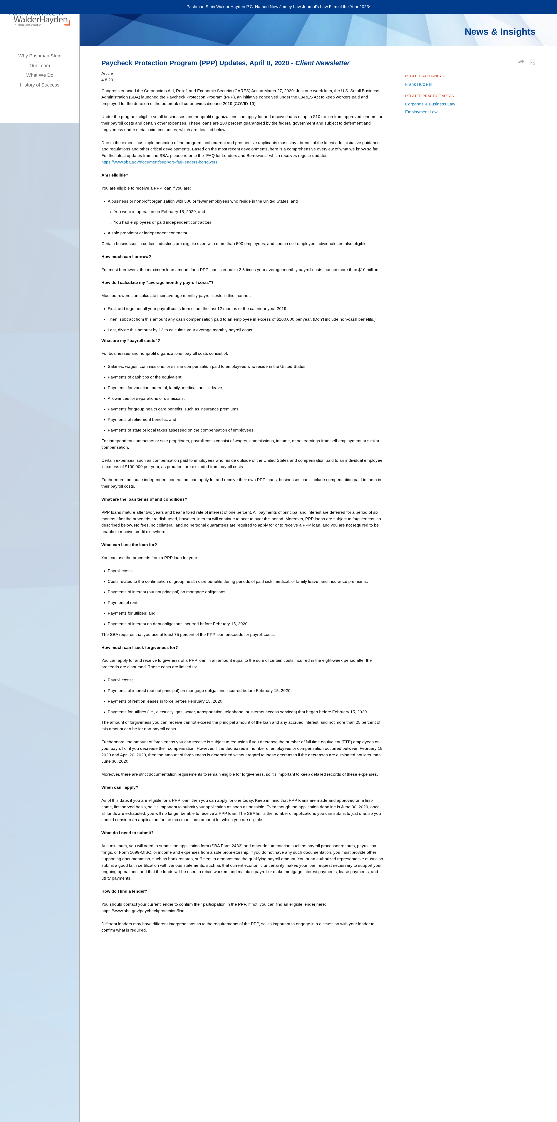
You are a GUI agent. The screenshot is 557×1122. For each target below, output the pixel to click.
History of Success (39, 85)
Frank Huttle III (418, 84)
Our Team (39, 65)
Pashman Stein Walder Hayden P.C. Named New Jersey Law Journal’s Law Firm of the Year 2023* (278, 6)
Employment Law (421, 112)
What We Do (39, 75)
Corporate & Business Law (430, 104)
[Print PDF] (532, 62)
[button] (521, 62)
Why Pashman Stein (39, 55)
